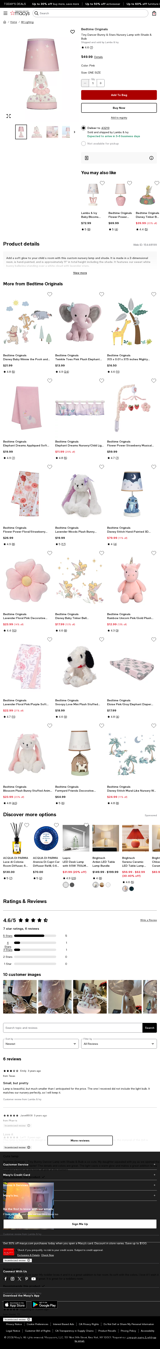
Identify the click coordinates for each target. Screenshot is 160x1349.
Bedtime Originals (94, 29)
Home (13, 22)
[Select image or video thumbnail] (21, 132)
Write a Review (148, 920)
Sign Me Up (80, 1224)
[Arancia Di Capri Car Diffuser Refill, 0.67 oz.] (46, 838)
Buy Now (119, 107)
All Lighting (27, 22)
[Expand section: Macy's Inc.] (80, 1195)
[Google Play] (44, 1304)
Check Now (47, 1255)
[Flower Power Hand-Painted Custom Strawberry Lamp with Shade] (120, 194)
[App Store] (15, 1304)
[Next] (74, 132)
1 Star (8, 963)
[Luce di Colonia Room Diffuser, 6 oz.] (16, 838)
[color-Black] (72, 884)
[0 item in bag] (154, 13)
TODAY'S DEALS (15, 3)
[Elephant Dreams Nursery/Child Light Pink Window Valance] (80, 408)
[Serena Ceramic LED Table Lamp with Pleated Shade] (135, 838)
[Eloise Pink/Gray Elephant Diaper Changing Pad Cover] (132, 666)
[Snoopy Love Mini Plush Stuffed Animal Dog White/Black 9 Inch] (80, 666)
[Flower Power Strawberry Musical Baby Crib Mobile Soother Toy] (132, 408)
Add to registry (119, 117)
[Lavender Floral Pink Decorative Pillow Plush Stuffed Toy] (28, 580)
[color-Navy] (131, 888)
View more (80, 272)
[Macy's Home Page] (19, 13)
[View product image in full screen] (8, 116)
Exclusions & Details (28, 1255)
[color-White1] (95, 884)
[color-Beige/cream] (125, 888)
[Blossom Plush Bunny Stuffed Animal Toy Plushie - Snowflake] (28, 753)
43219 (105, 127)
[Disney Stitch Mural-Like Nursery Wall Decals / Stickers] (132, 753)
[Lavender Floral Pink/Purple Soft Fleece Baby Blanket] (28, 666)
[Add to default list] (102, 183)
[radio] (66, 885)
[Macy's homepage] (4, 22)
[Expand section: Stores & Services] (80, 1185)
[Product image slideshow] (41, 74)
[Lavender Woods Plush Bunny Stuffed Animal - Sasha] (80, 494)
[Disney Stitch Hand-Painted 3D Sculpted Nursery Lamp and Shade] (132, 494)
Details (98, 57)
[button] (41, 83)
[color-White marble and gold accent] (108, 884)
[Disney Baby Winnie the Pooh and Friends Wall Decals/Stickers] (28, 321)
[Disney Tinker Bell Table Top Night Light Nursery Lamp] (148, 194)
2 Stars (7, 956)
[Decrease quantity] (85, 83)
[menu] (5, 13)
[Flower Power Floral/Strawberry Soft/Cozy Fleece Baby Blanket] (28, 494)
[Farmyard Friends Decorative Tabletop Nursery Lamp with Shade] (80, 753)
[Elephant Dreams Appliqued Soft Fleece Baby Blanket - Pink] (28, 408)
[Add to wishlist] (72, 32)
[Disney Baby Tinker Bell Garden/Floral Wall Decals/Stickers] (80, 580)
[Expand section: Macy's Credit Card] (80, 1175)
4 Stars (7, 943)
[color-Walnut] (102, 884)
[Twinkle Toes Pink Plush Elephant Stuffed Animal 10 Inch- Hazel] (80, 321)
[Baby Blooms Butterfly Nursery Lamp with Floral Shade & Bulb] (93, 194)
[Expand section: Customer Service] (80, 1164)
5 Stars (7, 935)
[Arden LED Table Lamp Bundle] (105, 838)
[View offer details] (119, 158)
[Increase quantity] (101, 83)
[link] (93, 221)
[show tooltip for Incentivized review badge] (28, 1147)
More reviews (80, 1140)
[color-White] (65, 884)
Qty (93, 79)
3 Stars (7, 949)
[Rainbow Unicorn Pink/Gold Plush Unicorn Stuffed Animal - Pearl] (132, 580)
